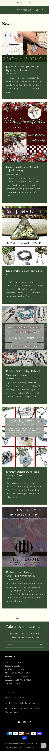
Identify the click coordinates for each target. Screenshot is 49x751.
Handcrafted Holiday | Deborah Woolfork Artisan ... (23, 372)
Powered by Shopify (26, 743)
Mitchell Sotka (14, 743)
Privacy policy (12, 747)
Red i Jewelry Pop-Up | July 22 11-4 (24, 272)
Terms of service (25, 747)
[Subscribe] (41, 644)
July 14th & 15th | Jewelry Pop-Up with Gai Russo (23, 68)
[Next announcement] (44, 3)
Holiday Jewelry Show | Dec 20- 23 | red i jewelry (23, 168)
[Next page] (32, 617)
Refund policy (40, 743)
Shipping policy (39, 747)
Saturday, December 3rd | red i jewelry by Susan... (22, 473)
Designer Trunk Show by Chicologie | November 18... (21, 573)
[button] (5, 10)
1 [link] (17, 616)
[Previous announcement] (5, 3)
